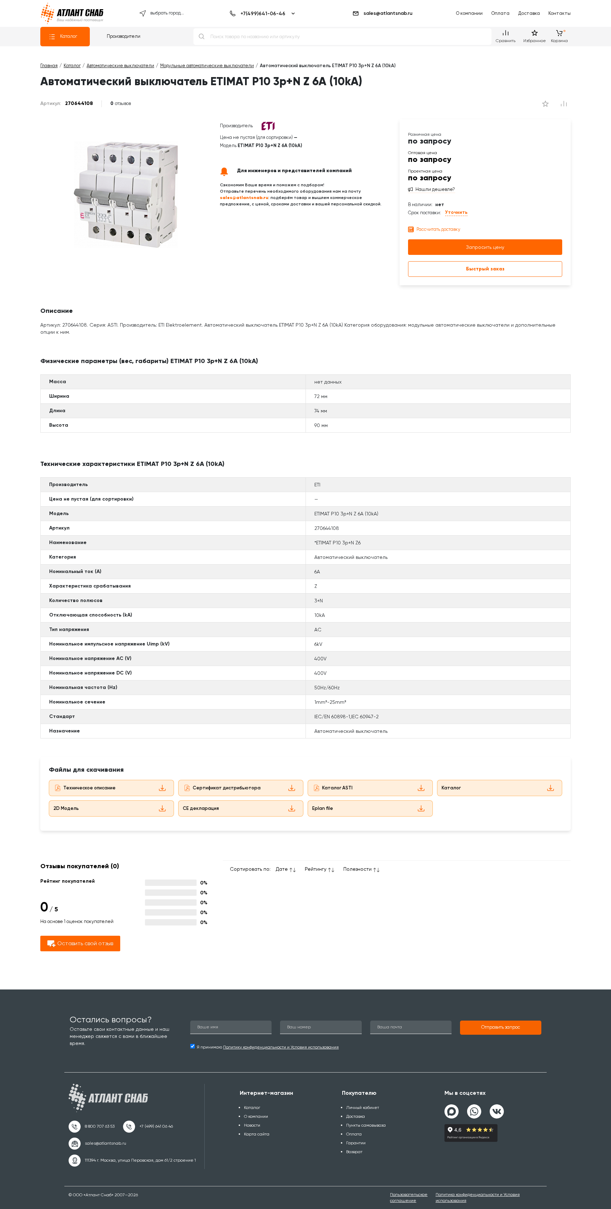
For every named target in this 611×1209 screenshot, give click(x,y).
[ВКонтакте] (497, 1108)
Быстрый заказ (485, 269)
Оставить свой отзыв (85, 943)
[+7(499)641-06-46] (261, 13)
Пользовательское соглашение (408, 1197)
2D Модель (66, 808)
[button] (500, 1028)
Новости (252, 1125)
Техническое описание (89, 787)
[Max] (451, 1111)
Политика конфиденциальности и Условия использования (478, 1197)
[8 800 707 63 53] (92, 1127)
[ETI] (268, 125)
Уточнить (456, 212)
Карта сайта (256, 1134)
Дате (282, 869)
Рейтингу (315, 869)
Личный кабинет (362, 1107)
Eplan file (322, 808)
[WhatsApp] (474, 1108)
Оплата (500, 13)
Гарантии (356, 1142)
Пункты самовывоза (366, 1125)
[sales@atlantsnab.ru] (97, 1144)
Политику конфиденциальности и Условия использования (281, 1047)
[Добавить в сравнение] (545, 104)
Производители (123, 36)
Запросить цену (485, 247)
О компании (469, 13)
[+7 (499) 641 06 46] (148, 1127)
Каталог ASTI (337, 787)
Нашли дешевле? (435, 189)
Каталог (68, 36)
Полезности (357, 869)
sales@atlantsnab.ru (387, 13)
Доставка (529, 13)
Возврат (354, 1151)
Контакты (559, 13)
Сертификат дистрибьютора (227, 787)
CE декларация (201, 808)
